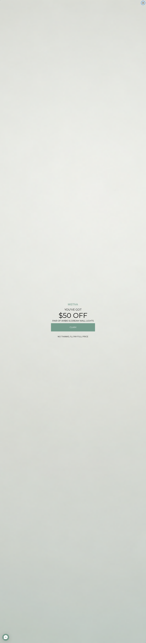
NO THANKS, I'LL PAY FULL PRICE (73, 337)
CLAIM (73, 327)
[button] (5, 637)
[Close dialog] (143, 3)
